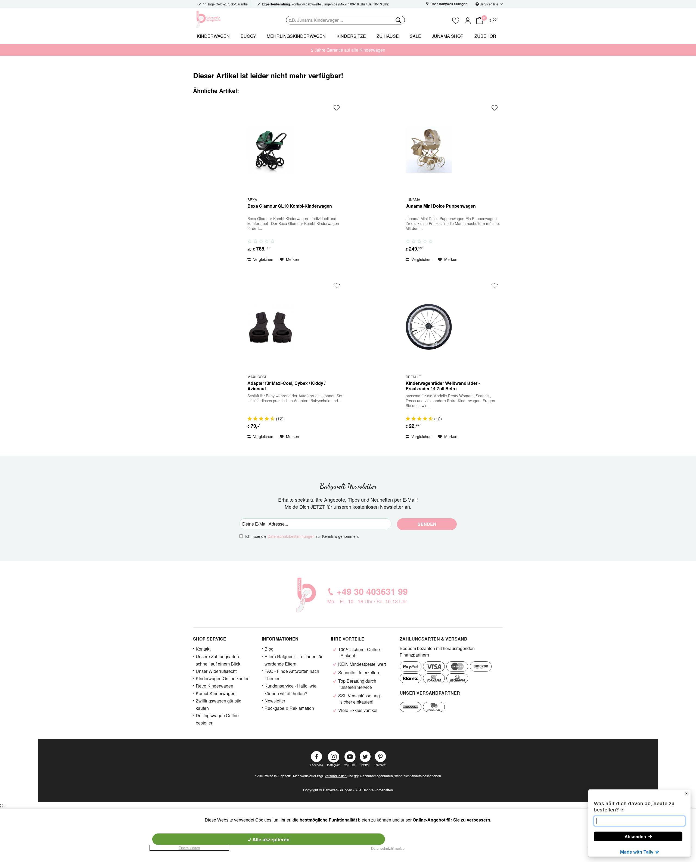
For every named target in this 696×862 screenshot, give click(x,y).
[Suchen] (398, 20)
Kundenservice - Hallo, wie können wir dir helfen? (290, 689)
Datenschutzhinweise (388, 848)
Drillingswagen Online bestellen (217, 719)
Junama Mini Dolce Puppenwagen (441, 206)
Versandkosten (336, 775)
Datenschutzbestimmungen (291, 536)
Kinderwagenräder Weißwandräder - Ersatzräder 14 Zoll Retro (443, 386)
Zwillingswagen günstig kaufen (218, 704)
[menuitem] (367, 20)
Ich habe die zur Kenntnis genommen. (302, 536)
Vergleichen (262, 259)
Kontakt (203, 649)
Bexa (252, 199)
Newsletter (275, 701)
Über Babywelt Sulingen (448, 3)
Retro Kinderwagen (214, 686)
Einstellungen (189, 847)
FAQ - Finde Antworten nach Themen (292, 675)
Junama (413, 199)
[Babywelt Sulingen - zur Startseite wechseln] (220, 19)
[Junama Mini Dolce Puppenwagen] (429, 149)
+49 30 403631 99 (372, 591)
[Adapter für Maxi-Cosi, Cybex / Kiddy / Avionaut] (270, 327)
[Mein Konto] (467, 20)
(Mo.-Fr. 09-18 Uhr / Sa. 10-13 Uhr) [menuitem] (325, 4)
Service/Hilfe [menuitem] (489, 4)
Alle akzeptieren (270, 839)
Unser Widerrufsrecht (216, 671)
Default (413, 376)
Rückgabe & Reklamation (289, 708)
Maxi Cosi (256, 376)
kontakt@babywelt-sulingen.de (314, 4)
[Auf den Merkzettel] (337, 108)
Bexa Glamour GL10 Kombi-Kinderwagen (289, 206)
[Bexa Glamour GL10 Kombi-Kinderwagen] (270, 149)
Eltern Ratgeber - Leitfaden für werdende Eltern (293, 660)
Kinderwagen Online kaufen (223, 678)
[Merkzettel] (455, 20)
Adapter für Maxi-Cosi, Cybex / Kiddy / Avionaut (286, 386)
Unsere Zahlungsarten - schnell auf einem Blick (218, 660)
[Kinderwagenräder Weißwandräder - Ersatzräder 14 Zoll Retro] (429, 327)
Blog (269, 649)
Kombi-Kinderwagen (215, 693)
